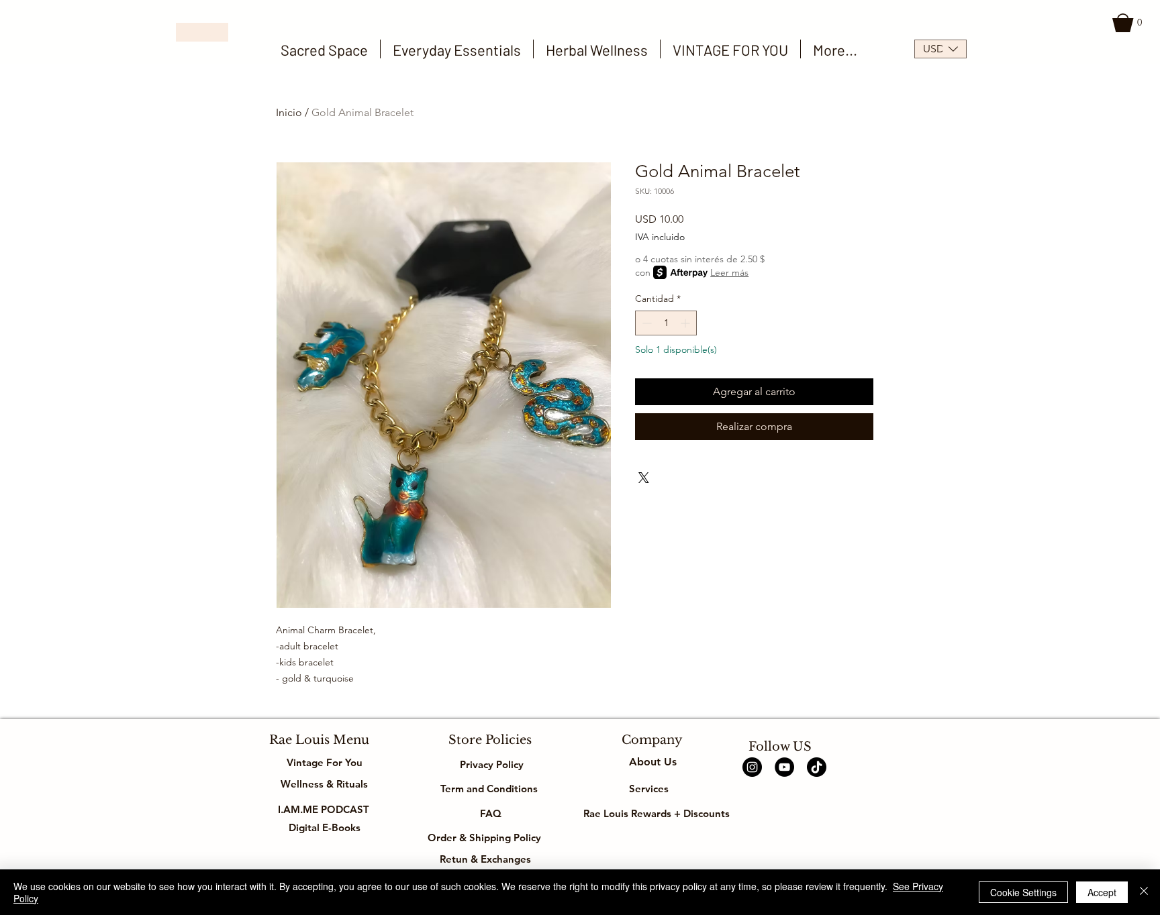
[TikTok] (816, 767)
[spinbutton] (666, 323)
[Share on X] (644, 478)
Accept (1102, 892)
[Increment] (686, 323)
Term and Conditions (490, 788)
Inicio (289, 112)
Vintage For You (324, 762)
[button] (1129, 22)
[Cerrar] (1144, 892)
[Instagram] (752, 767)
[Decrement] (645, 323)
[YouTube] (784, 767)
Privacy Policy (490, 764)
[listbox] (940, 49)
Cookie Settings (1023, 892)
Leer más (729, 272)
